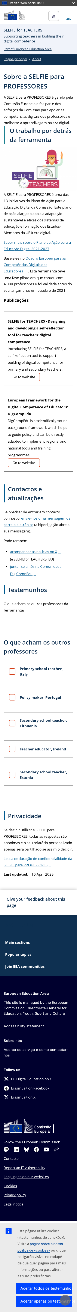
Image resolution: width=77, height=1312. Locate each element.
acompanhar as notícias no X (33, 551)
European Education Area (26, 993)
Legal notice (14, 1204)
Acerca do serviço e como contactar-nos (36, 1052)
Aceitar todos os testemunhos (46, 1288)
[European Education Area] (14, 15)
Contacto (11, 1158)
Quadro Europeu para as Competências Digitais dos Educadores (35, 265)
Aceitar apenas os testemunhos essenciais (46, 1301)
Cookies (10, 1185)
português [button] (53, 16)
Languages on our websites (26, 1176)
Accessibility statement (24, 1026)
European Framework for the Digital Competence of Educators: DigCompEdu (38, 407)
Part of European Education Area (28, 49)
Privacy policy (15, 1194)
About (36, 59)
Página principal (15, 59)
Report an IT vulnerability (24, 1167)
